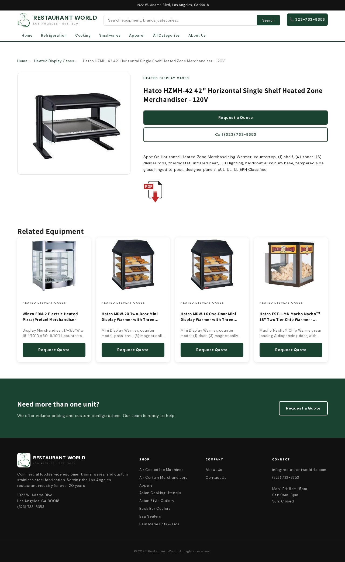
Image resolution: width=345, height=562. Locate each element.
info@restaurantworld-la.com (299, 469)
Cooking (83, 35)
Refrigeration (54, 35)
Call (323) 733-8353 (235, 134)
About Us (197, 35)
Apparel (136, 35)
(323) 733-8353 (285, 477)
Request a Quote (235, 117)
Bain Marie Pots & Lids (159, 524)
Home (27, 35)
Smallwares (109, 35)
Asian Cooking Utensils (160, 493)
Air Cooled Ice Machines (161, 469)
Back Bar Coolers (155, 508)
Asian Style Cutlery (156, 500)
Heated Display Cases (54, 61)
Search (268, 20)
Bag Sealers (150, 516)
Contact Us (216, 477)
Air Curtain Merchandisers (163, 477)
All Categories (166, 35)
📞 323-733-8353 (307, 19)
